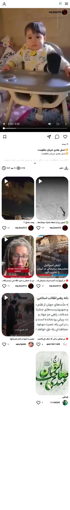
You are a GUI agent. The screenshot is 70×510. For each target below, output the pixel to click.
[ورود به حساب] (4, 4)
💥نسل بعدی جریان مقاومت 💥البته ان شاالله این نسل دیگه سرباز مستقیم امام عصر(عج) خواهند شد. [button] (36, 158)
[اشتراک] (49, 137)
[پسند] (65, 137)
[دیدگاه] (57, 137)
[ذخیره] (5, 137)
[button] (66, 4)
